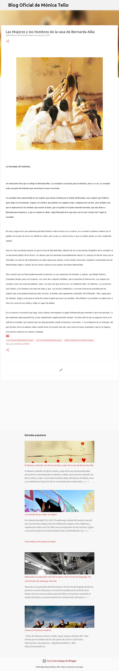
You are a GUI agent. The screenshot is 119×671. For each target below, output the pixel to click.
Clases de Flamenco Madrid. (38, 630)
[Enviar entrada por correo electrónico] (7, 337)
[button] (7, 41)
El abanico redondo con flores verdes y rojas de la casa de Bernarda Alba (59, 465)
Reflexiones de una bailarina (79, 340)
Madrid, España (22, 344)
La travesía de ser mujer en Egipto (41, 514)
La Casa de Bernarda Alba (48, 340)
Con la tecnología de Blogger (61, 661)
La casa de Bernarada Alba (20, 340)
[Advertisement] (59, 404)
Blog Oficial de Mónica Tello (38, 5)
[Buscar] (72, 5)
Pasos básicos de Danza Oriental (40, 541)
